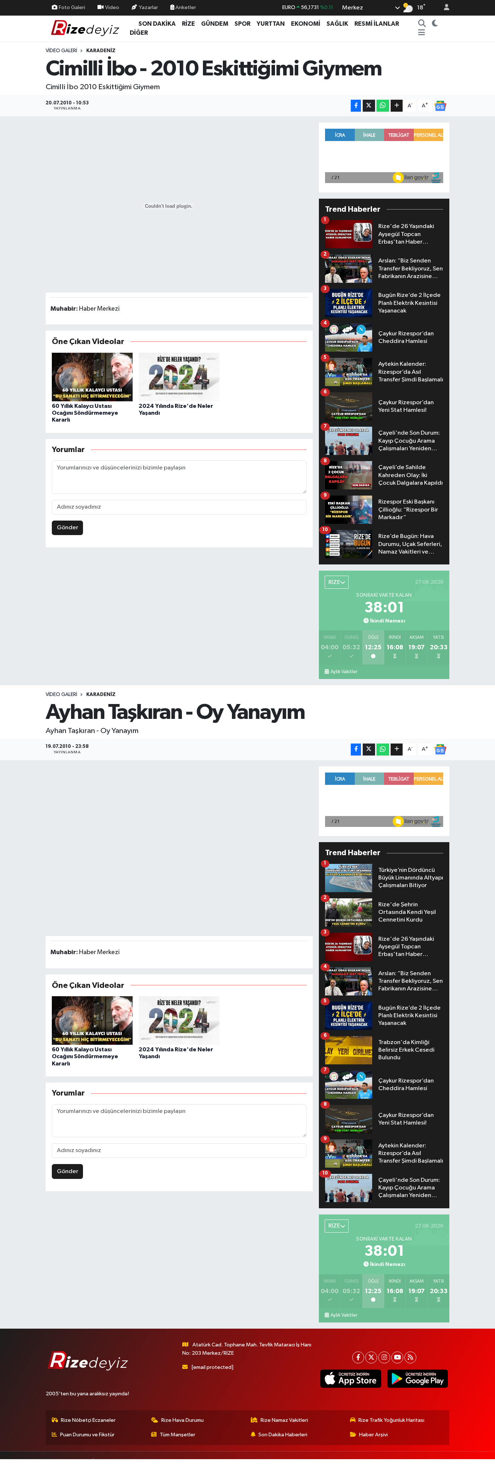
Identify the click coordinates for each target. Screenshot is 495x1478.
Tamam (443, 1468)
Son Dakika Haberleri (282, 1434)
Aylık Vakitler (343, 671)
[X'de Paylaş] (369, 106)
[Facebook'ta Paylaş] (356, 106)
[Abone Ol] (440, 106)
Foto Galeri (72, 7)
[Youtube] (397, 1357)
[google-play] (417, 1379)
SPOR (242, 24)
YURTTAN (271, 24)
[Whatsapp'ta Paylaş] (383, 106)
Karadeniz (101, 50)
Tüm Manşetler (177, 1434)
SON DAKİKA (157, 24)
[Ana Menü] (421, 33)
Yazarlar (148, 7)
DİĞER (139, 33)
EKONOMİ (305, 24)
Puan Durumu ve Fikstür (87, 1434)
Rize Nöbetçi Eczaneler (88, 1420)
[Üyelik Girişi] (443, 8)
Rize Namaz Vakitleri (284, 1420)
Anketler (185, 7)
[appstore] (351, 1379)
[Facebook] (358, 1357)
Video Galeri (61, 50)
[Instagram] (384, 1357)
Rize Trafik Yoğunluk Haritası (391, 1420)
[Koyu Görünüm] (435, 24)
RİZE (188, 24)
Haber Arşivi (373, 1434)
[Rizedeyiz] (86, 28)
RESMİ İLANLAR (376, 24)
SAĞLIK (337, 24)
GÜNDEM (214, 24)
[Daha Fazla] (397, 106)
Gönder (67, 528)
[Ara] (422, 24)
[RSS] (410, 1357)
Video (112, 7)
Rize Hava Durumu (182, 1420)
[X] (371, 1357)
